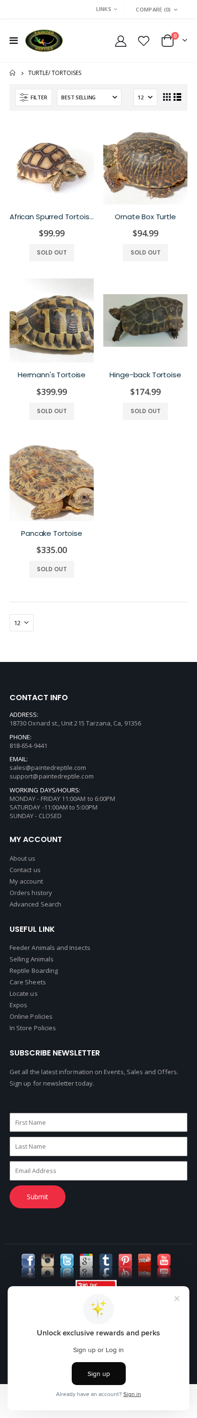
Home (13, 72)
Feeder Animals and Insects (50, 947)
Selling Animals (32, 959)
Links (103, 8)
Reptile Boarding (34, 970)
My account (26, 881)
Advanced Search (35, 904)
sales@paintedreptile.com (48, 767)
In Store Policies (33, 1028)
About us (23, 858)
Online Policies (31, 1016)
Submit (37, 1196)
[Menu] (14, 40)
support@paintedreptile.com (52, 776)
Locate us (24, 993)
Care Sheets (28, 982)
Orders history (31, 892)
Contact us (25, 869)
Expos (18, 1005)
